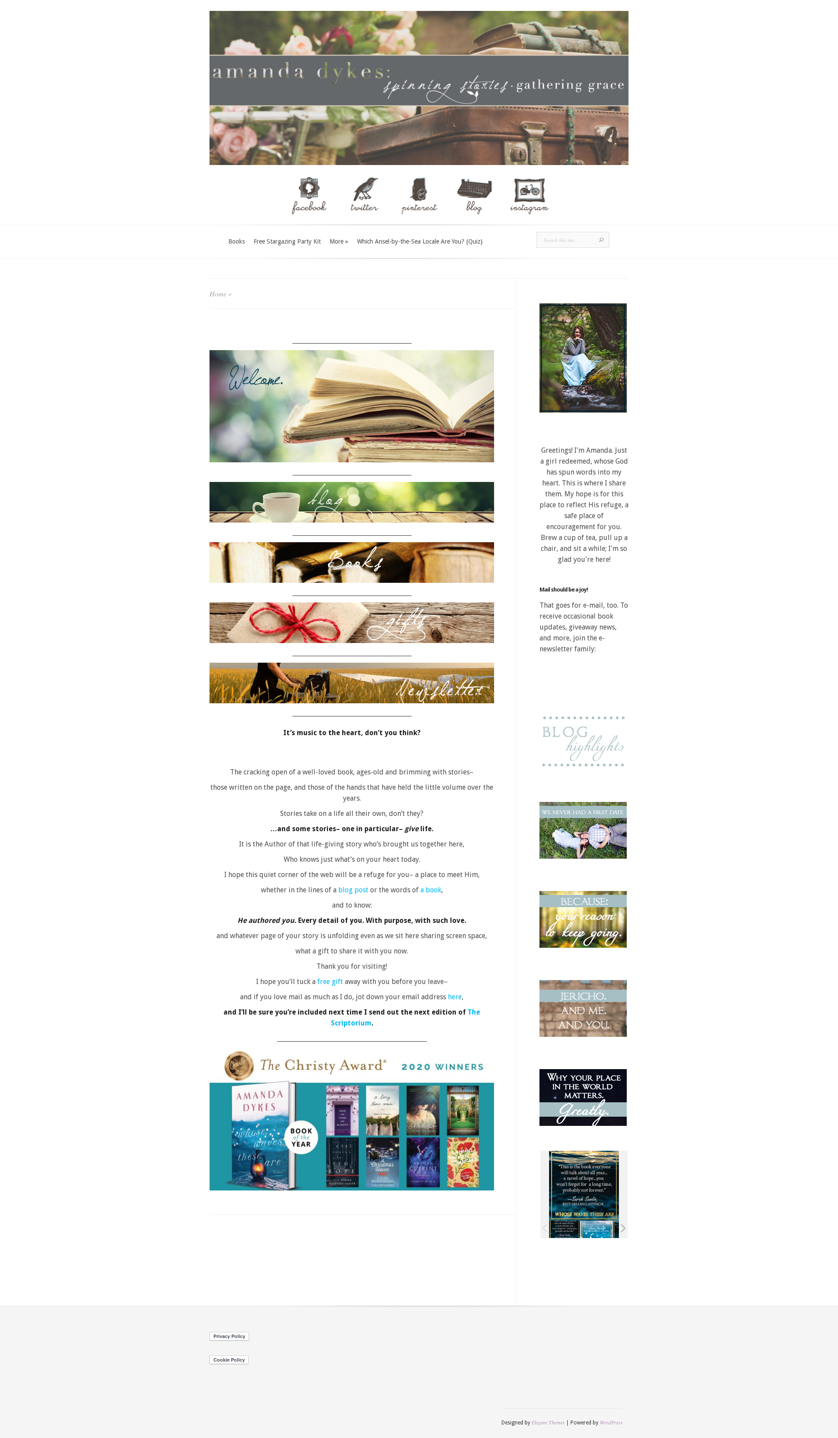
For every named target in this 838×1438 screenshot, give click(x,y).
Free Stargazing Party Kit (287, 241)
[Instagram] (528, 221)
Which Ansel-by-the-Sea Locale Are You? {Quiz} (420, 241)
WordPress (611, 1422)
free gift (331, 981)
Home (218, 293)
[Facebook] (309, 221)
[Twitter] (364, 221)
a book (430, 890)
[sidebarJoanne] (596, 1229)
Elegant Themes (548, 1422)
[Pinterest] (419, 221)
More (339, 241)
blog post (354, 890)
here (455, 997)
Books (236, 241)
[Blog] (473, 221)
